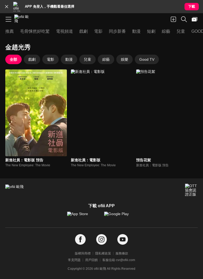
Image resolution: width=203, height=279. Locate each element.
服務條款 (122, 253)
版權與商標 (83, 253)
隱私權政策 (103, 253)
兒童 (87, 59)
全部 (13, 59)
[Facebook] (80, 239)
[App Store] (83, 216)
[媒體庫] (194, 19)
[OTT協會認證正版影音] (191, 190)
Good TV (146, 59)
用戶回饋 (91, 260)
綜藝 (106, 59)
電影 (50, 59)
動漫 (69, 59)
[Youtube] (122, 239)
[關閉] (6, 6)
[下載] (173, 19)
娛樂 (124, 59)
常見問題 (74, 260)
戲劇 (32, 59)
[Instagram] (101, 239)
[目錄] (8, 19)
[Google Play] (120, 216)
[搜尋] (184, 19)
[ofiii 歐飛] (23, 19)
